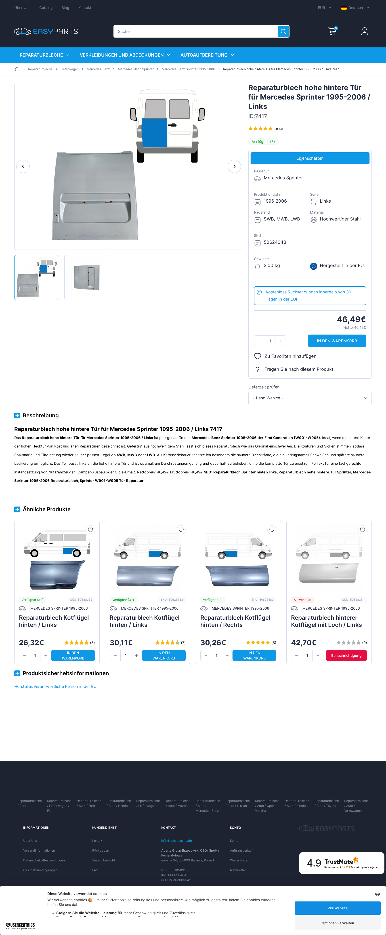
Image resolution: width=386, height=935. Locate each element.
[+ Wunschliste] (90, 529)
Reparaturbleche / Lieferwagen (148, 803)
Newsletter (238, 870)
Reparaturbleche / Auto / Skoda (297, 803)
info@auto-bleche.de (176, 840)
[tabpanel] (310, 225)
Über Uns (22, 7)
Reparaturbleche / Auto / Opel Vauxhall (267, 805)
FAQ (95, 870)
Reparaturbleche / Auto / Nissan (237, 803)
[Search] (283, 31)
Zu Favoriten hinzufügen (290, 356)
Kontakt (84, 7)
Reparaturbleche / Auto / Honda (119, 803)
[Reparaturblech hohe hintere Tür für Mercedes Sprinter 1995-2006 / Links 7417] (37, 277)
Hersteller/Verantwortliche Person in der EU (55, 686)
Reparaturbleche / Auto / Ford (89, 803)
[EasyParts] (46, 31)
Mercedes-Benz (98, 69)
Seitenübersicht (103, 860)
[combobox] (310, 398)
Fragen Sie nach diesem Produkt (298, 369)
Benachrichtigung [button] (346, 655)
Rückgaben (100, 850)
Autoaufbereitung (204, 55)
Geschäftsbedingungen (40, 870)
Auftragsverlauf (241, 850)
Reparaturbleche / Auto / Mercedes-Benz (208, 805)
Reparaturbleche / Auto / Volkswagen (356, 805)
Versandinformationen (39, 850)
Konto (234, 840)
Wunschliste (239, 860)
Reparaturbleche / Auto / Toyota (327, 803)
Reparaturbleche (41, 55)
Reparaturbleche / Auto (29, 803)
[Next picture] (234, 166)
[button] (259, 341)
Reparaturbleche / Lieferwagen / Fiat (59, 805)
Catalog (46, 7)
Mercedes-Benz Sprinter (136, 69)
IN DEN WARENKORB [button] (337, 341)
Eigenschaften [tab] (310, 158)
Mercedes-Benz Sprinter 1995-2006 (188, 69)
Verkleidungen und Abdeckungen (122, 55)
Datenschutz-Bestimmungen (44, 860)
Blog (65, 7)
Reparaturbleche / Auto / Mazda (178, 803)
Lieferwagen (70, 69)
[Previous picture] (23, 166)
